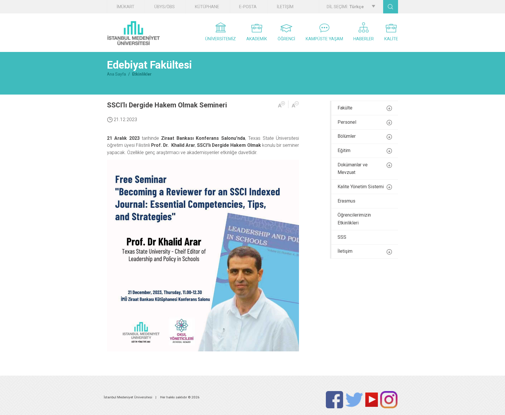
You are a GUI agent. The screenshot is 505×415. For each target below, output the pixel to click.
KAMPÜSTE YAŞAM (324, 38)
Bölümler (347, 136)
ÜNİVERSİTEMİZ (220, 38)
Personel (347, 122)
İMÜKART (125, 6)
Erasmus (346, 201)
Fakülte (345, 108)
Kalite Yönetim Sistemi (361, 186)
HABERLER (363, 38)
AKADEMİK (256, 38)
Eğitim (344, 150)
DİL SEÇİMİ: (345, 6)
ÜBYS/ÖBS (164, 6)
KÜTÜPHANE (207, 6)
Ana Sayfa (116, 74)
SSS (342, 237)
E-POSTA (248, 6)
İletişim (345, 251)
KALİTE (391, 38)
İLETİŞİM (285, 6)
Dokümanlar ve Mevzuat (353, 168)
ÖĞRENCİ (286, 38)
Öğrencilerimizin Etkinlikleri (354, 219)
